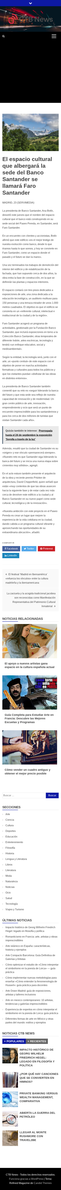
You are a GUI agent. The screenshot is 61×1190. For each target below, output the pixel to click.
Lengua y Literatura (16, 859)
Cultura (9, 825)
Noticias (10, 887)
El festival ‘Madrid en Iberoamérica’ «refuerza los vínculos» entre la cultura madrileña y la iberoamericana (26, 578)
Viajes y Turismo (14, 909)
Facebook (12, 548)
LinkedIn (12, 555)
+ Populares (14, 1041)
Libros (8, 864)
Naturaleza (11, 881)
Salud (8, 898)
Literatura (10, 870)
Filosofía (10, 847)
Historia (9, 853)
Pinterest (47, 548)
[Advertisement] (30, 72)
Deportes (10, 831)
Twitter (30, 548)
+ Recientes (37, 1041)
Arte (7, 814)
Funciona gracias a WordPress (26, 1179)
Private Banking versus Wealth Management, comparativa (39, 1097)
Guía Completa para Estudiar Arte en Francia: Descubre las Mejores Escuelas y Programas (29, 718)
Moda (8, 875)
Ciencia (9, 819)
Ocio (8, 892)
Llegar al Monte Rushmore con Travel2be (33, 1136)
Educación (11, 836)
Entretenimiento (14, 842)
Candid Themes (43, 1183)
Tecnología (11, 903)
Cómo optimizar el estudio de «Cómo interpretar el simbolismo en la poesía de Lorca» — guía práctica (31, 968)
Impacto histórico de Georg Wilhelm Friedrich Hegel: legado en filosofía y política (37, 1057)
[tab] (14, 1041)
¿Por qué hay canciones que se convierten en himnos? (39, 1077)
